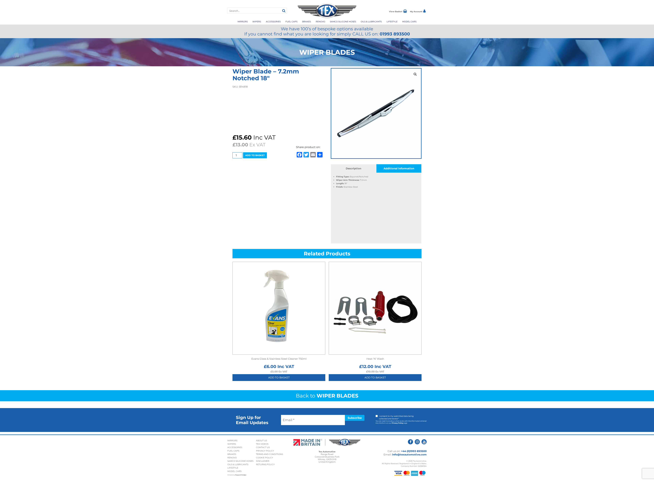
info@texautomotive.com (409, 454)
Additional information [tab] (399, 168)
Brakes (306, 21)
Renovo (320, 21)
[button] (415, 74)
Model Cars (409, 21)
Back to (327, 396)
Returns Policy (265, 464)
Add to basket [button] (279, 377)
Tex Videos (262, 444)
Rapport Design (240, 475)
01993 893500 (395, 33)
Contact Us (263, 447)
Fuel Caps (291, 21)
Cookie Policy (264, 457)
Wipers (256, 21)
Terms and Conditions (269, 454)
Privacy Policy (397, 423)
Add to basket (255, 155)
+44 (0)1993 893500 (414, 451)
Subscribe (355, 417)
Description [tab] (353, 168)
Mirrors (243, 21)
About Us (261, 440)
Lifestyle (392, 21)
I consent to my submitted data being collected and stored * (396, 417)
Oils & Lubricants (371, 21)
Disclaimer (262, 461)
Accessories (273, 21)
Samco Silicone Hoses (343, 21)
